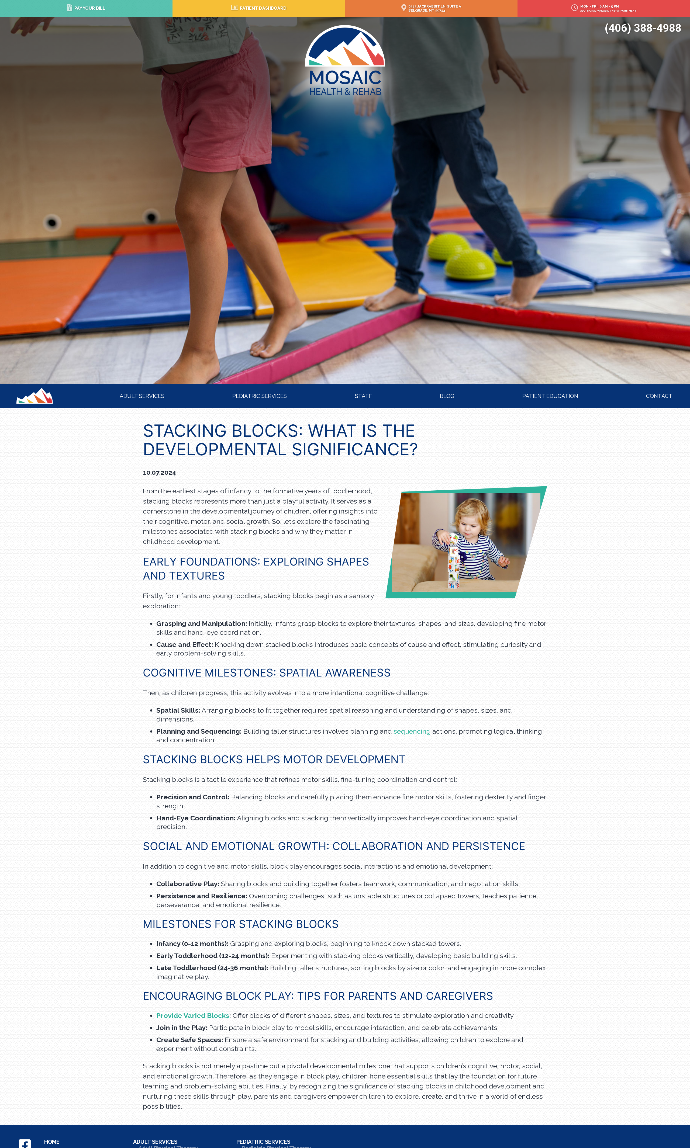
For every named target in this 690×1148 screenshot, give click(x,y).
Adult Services (142, 396)
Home (26, 391)
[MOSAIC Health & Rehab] (345, 59)
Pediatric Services (259, 396)
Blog (447, 396)
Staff (363, 396)
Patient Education (550, 396)
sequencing (412, 731)
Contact (659, 396)
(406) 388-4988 (643, 28)
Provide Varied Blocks (192, 1015)
